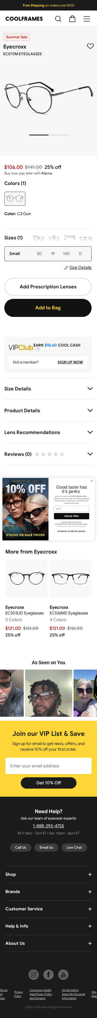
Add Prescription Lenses (48, 287)
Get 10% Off (48, 783)
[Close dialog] (91, 481)
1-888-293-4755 (48, 826)
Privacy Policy (18, 994)
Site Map (94, 994)
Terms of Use (4, 994)
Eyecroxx (14, 46)
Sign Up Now (70, 362)
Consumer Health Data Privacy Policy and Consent (41, 994)
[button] (48, 693)
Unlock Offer (71, 516)
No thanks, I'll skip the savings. (71, 531)
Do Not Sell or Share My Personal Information (73, 994)
